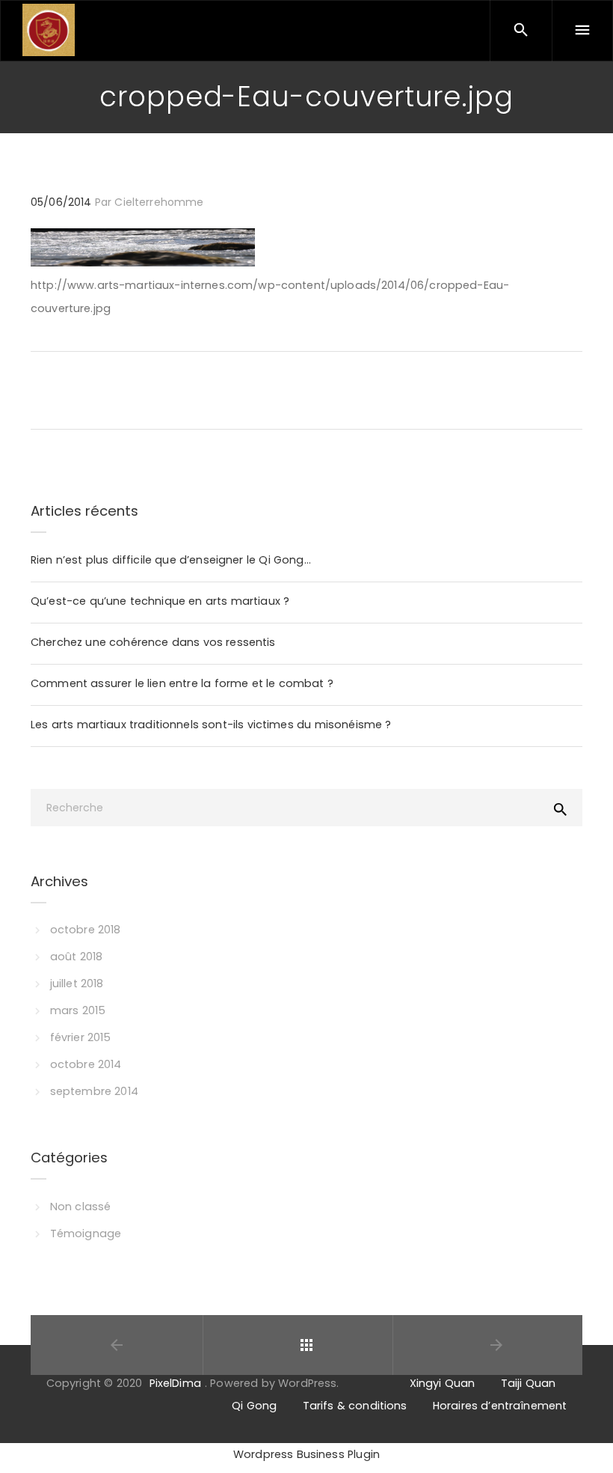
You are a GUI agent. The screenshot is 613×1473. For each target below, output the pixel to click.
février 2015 (80, 1037)
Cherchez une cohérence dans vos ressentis (153, 642)
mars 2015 (77, 1010)
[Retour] (306, 1345)
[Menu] (582, 30)
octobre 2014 (86, 1064)
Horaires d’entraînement (500, 1405)
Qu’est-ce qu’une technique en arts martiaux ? (160, 601)
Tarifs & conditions (355, 1405)
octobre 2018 (85, 929)
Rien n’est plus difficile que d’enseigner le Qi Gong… (171, 559)
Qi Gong (254, 1405)
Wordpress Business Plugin (306, 1454)
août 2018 (76, 956)
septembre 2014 (94, 1091)
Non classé (80, 1206)
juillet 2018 (77, 983)
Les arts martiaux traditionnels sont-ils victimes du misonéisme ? (211, 724)
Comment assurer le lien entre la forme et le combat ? (182, 683)
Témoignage (85, 1233)
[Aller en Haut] (585, 1439)
